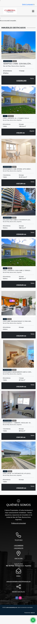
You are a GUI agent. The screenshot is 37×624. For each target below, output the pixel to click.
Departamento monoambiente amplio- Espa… (17, 372)
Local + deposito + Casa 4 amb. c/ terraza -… (17, 270)
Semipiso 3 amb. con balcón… (17, 64)
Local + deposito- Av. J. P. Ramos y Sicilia (16, 118)
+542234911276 (18, 548)
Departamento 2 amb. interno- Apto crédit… (17, 169)
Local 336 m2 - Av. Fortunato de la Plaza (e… (17, 473)
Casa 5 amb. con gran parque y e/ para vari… (17, 321)
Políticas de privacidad (18, 523)
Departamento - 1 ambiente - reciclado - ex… (17, 422)
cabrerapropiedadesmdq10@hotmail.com (18, 581)
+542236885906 (18, 545)
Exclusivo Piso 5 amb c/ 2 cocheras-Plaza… (17, 220)
